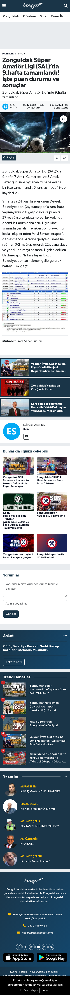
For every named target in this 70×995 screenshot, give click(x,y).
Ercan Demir (29, 804)
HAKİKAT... (27, 843)
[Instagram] (32, 947)
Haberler (8, 53)
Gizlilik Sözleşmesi (35, 975)
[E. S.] (11, 431)
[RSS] (51, 947)
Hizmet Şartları (57, 975)
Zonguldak (11, 16)
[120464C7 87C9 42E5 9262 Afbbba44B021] (35, 311)
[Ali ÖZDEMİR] (10, 841)
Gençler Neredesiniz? (35, 861)
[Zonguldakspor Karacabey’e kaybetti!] (52, 501)
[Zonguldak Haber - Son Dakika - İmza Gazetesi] (34, 6)
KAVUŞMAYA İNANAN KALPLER (40, 791)
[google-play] (51, 958)
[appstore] (18, 958)
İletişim (23, 971)
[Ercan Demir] (10, 806)
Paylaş (10, 157)
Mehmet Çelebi (31, 856)
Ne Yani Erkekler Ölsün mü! (37, 808)
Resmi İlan (58, 16)
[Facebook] (19, 947)
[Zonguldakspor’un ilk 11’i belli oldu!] (52, 543)
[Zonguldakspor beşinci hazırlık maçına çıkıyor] (18, 543)
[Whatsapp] (45, 947)
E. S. (26, 428)
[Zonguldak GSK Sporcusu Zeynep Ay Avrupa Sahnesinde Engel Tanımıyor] (18, 465)
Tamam (44, 991)
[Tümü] (65, 635)
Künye (13, 971)
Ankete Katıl (14, 662)
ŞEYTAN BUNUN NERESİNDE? (39, 826)
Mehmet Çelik (30, 821)
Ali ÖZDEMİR (29, 839)
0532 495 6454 (37, 925)
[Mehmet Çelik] (10, 823)
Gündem (29, 16)
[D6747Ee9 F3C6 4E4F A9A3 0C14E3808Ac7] (35, 281)
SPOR (21, 53)
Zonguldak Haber (13, 975)
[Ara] (66, 5)
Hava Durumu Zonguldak (44, 971)
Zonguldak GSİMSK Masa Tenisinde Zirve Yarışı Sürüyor (50, 480)
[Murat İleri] (10, 789)
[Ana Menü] (4, 5)
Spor (43, 16)
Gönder (11, 613)
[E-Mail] (26, 437)
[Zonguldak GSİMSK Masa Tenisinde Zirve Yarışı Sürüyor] (52, 465)
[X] (25, 947)
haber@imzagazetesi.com (37, 932)
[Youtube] (38, 947)
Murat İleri (28, 786)
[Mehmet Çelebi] (10, 858)
